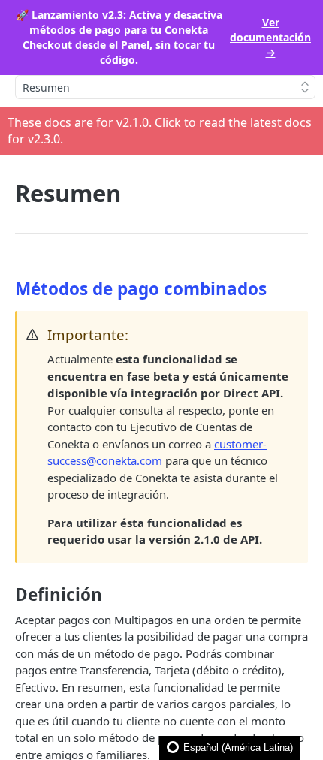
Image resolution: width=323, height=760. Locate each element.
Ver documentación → (270, 37)
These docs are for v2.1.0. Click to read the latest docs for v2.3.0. (160, 130)
